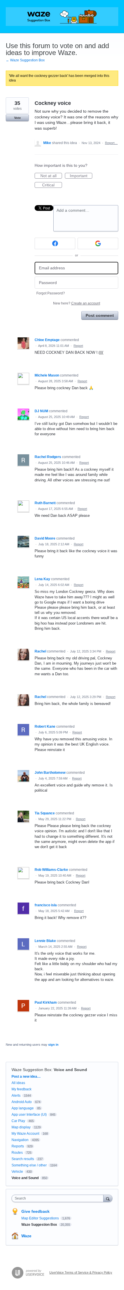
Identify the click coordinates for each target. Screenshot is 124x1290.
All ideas (18, 1083)
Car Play (18, 1121)
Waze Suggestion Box (31, 1069)
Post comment (100, 315)
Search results (23, 1159)
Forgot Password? (50, 293)
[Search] (107, 1198)
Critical (52, 185)
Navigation (20, 1140)
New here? (76, 303)
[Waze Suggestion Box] (62, 16)
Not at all (51, 176)
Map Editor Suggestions (40, 1218)
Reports (18, 1146)
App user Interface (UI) (29, 1115)
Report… (111, 143)
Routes (17, 1153)
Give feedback (35, 1211)
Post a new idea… (26, 1077)
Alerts (16, 1096)
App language (23, 1108)
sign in (53, 1044)
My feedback (21, 1089)
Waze (26, 1236)
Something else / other (29, 1165)
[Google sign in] (98, 243)
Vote (17, 118)
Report (78, 345)
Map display (21, 1127)
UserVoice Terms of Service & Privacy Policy (80, 1272)
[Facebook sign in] (55, 243)
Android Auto (22, 1102)
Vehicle (17, 1172)
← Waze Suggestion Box (25, 60)
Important (81, 176)
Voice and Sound (70, 1069)
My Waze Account (25, 1134)
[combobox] (58, 1198)
